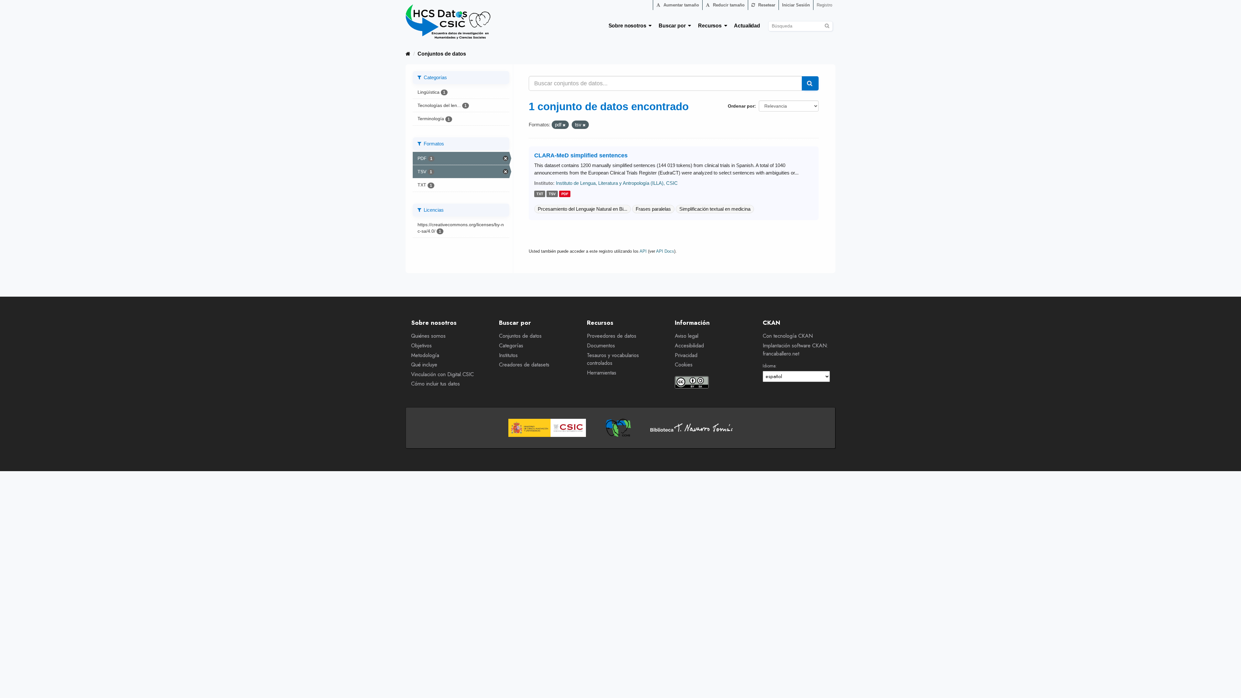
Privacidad (686, 355)
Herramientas (601, 372)
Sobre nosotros (629, 25)
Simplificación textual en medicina (714, 209)
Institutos (508, 355)
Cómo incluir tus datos (435, 383)
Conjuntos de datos (442, 54)
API (643, 251)
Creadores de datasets (524, 364)
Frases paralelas (653, 209)
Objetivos (421, 345)
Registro (824, 5)
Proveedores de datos (611, 336)
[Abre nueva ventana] (547, 428)
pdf (564, 194)
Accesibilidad (689, 345)
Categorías (511, 345)
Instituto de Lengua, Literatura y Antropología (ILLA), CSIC (617, 183)
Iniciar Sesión (796, 5)
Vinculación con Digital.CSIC (442, 374)
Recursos (711, 25)
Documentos (601, 345)
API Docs (665, 251)
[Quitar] (564, 125)
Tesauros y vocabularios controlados (613, 359)
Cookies (684, 364)
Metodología (425, 355)
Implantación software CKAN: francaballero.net (795, 349)
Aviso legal (686, 336)
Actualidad (747, 25)
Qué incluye (424, 364)
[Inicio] (408, 54)
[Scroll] (1229, 686)
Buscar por (673, 25)
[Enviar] (827, 25)
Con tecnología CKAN (788, 336)
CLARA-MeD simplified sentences (581, 155)
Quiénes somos (428, 336)
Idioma (769, 366)
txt (539, 194)
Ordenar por (741, 106)
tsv (552, 194)
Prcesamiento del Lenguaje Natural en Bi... (582, 209)
